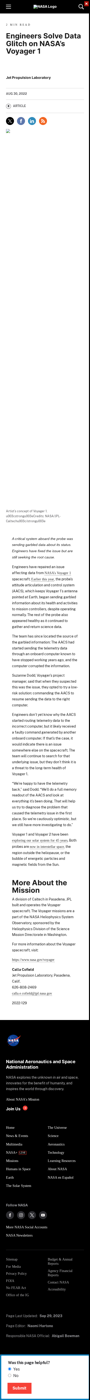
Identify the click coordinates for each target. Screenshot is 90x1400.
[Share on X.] (10, 121)
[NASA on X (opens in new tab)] (32, 1215)
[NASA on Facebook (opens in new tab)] (10, 1215)
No (15, 1375)
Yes (16, 1369)
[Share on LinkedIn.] (32, 121)
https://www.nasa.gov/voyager (33, 960)
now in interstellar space (47, 847)
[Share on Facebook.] (21, 121)
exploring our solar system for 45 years (40, 840)
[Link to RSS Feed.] (43, 121)
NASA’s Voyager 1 (57, 573)
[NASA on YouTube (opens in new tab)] (43, 1215)
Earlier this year (42, 579)
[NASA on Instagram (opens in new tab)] (21, 1215)
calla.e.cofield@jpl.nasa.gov (32, 993)
